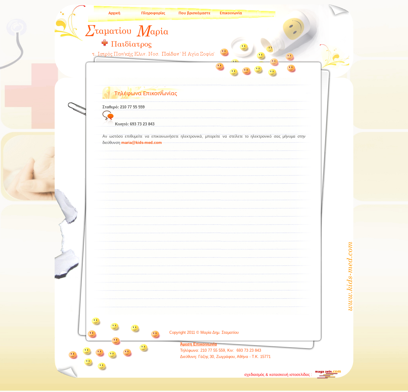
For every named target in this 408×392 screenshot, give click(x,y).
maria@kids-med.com (141, 142)
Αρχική (114, 13)
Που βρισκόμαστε (194, 13)
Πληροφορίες (153, 13)
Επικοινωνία (231, 13)
